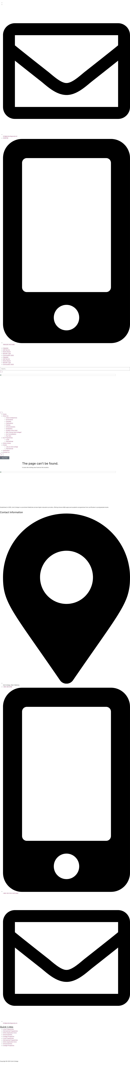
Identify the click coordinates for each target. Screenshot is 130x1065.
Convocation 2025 (8, 355)
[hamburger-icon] (1, 412)
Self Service (6, 350)
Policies (8, 425)
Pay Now (8, 436)
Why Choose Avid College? (13, 432)
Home (4, 414)
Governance (9, 419)
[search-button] (1, 371)
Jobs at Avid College (12, 447)
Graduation (9, 428)
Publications (9, 423)
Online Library (7, 443)
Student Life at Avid (11, 430)
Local (7, 439)
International (9, 441)
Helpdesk (5, 348)
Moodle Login (7, 353)
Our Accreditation (11, 434)
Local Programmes (8, 1029)
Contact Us (6, 452)
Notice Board (7, 352)
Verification (6, 450)
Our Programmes (8, 437)
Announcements (10, 427)
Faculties (8, 421)
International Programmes (10, 1031)
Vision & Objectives (11, 418)
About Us (5, 416)
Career (5, 445)
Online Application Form (10, 1033)
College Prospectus (8, 1036)
